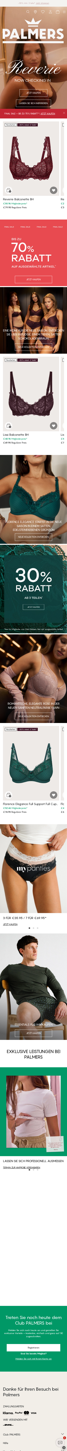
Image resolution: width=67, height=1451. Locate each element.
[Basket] (57, 12)
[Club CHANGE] (50, 12)
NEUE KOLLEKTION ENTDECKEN (33, 347)
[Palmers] (8, 12)
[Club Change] (43, 12)
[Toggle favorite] (53, 190)
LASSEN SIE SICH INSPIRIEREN (33, 103)
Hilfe (5, 1443)
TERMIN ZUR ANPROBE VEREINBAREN (21, 1167)
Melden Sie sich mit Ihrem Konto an (33, 1358)
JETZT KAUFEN (48, 113)
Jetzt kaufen (49, 3)
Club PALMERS (11, 1434)
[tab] (29, 928)
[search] (28, 12)
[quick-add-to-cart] (8, 190)
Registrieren (33, 1347)
